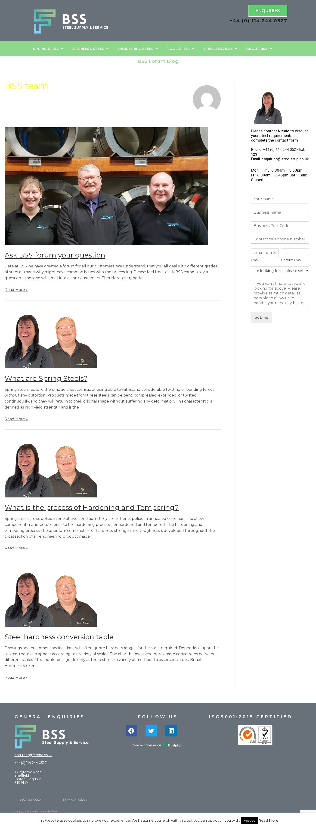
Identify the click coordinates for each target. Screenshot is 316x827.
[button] (267, 11)
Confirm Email (291, 260)
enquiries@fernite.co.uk (34, 755)
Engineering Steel (135, 48)
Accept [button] (249, 820)
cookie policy (30, 799)
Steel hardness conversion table (59, 637)
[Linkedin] (171, 730)
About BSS (257, 48)
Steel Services (218, 48)
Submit (261, 317)
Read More (268, 820)
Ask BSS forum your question (55, 255)
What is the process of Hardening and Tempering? (92, 507)
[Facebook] (131, 730)
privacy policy (75, 799)
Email (255, 260)
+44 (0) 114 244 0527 (258, 20)
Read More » (16, 290)
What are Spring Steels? (46, 378)
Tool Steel (178, 48)
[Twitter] (151, 730)
